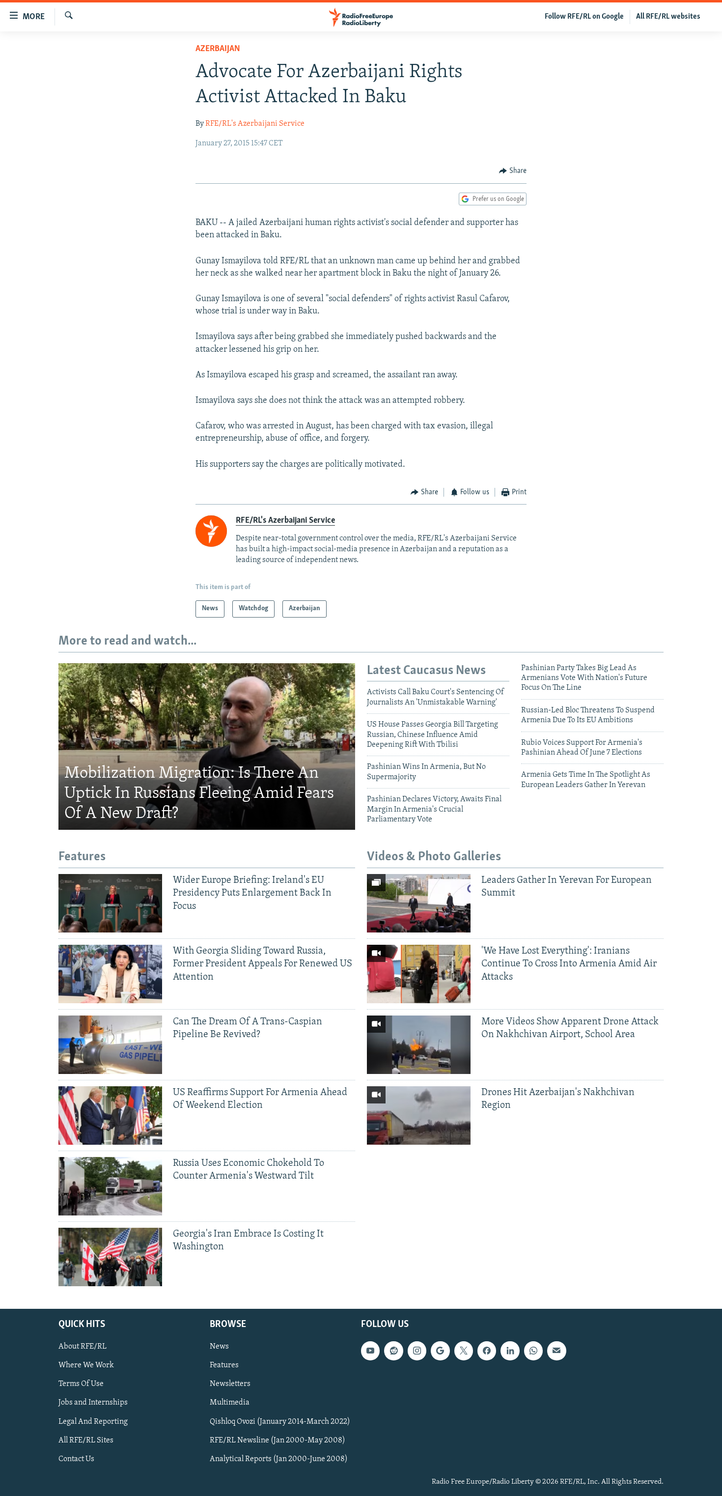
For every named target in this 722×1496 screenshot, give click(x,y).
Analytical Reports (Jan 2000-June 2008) (279, 1459)
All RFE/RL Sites (85, 1440)
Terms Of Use (81, 1384)
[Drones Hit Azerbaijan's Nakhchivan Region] (419, 1115)
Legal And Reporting (93, 1421)
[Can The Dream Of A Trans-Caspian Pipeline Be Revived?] (110, 1045)
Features (224, 1365)
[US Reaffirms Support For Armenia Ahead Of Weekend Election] (110, 1115)
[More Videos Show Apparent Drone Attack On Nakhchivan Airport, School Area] (419, 1045)
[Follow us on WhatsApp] (533, 1350)
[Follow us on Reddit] (393, 1350)
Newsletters (230, 1384)
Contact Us (76, 1459)
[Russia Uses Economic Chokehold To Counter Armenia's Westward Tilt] (110, 1186)
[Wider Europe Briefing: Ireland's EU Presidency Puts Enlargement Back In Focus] (110, 903)
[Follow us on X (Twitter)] (463, 1350)
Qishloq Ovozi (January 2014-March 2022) (280, 1421)
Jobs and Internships (93, 1403)
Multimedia (230, 1403)
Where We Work (86, 1365)
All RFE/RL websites (668, 17)
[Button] (513, 171)
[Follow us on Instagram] (417, 1350)
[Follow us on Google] (440, 1350)
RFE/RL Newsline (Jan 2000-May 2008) (277, 1440)
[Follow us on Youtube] (370, 1350)
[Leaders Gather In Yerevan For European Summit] (419, 903)
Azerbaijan (217, 49)
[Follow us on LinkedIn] (509, 1350)
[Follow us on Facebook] (486, 1350)
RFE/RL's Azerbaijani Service (255, 124)
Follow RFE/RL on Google (584, 17)
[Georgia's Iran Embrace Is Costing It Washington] (110, 1257)
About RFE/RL (82, 1347)
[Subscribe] (556, 1350)
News (219, 1347)
